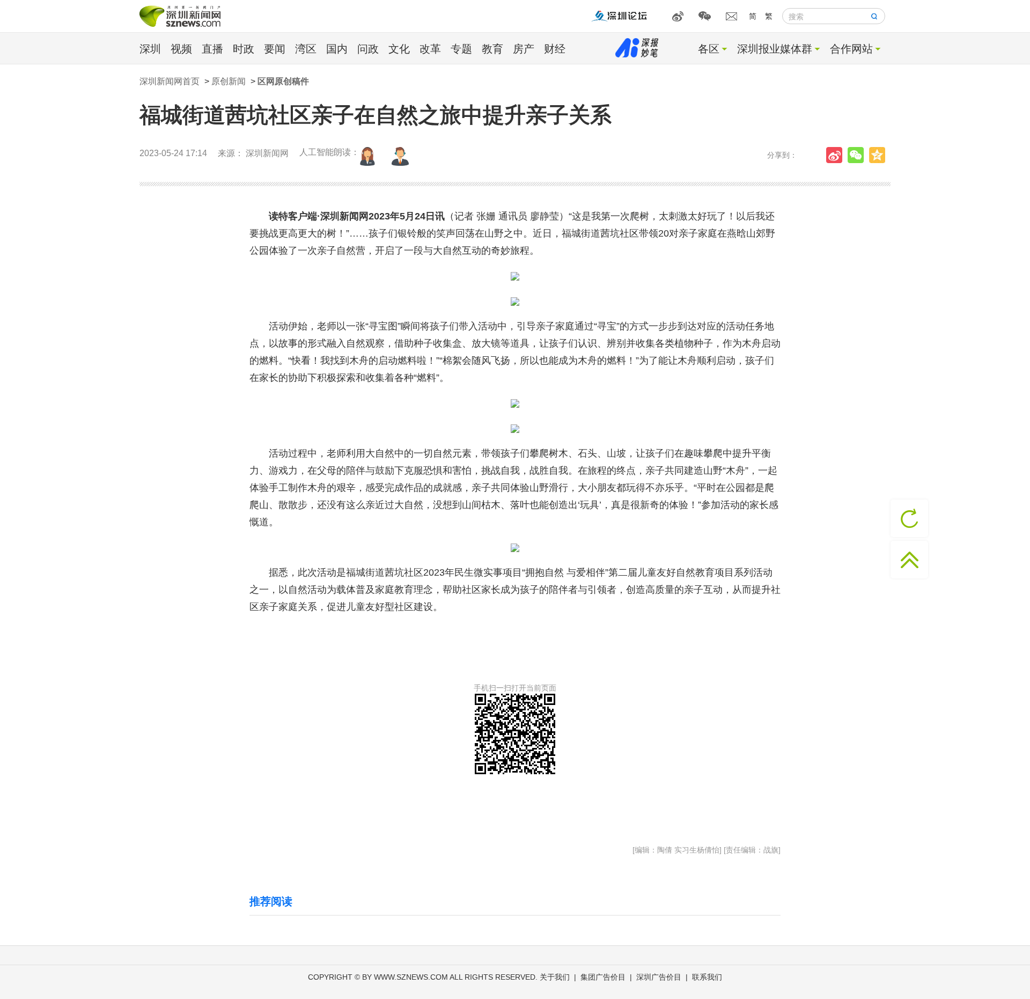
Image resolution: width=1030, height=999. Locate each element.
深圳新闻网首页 (169, 81)
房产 (523, 49)
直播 (212, 49)
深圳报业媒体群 (774, 49)
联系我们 (707, 977)
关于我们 (555, 977)
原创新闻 (228, 81)
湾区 (306, 49)
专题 (461, 49)
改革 (430, 49)
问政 (368, 49)
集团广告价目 (603, 977)
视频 (181, 49)
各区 (708, 49)
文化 (399, 49)
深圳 (150, 49)
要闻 (274, 49)
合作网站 (851, 49)
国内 (337, 49)
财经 (554, 49)
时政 (243, 49)
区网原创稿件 (283, 81)
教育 (492, 49)
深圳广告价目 (658, 977)
